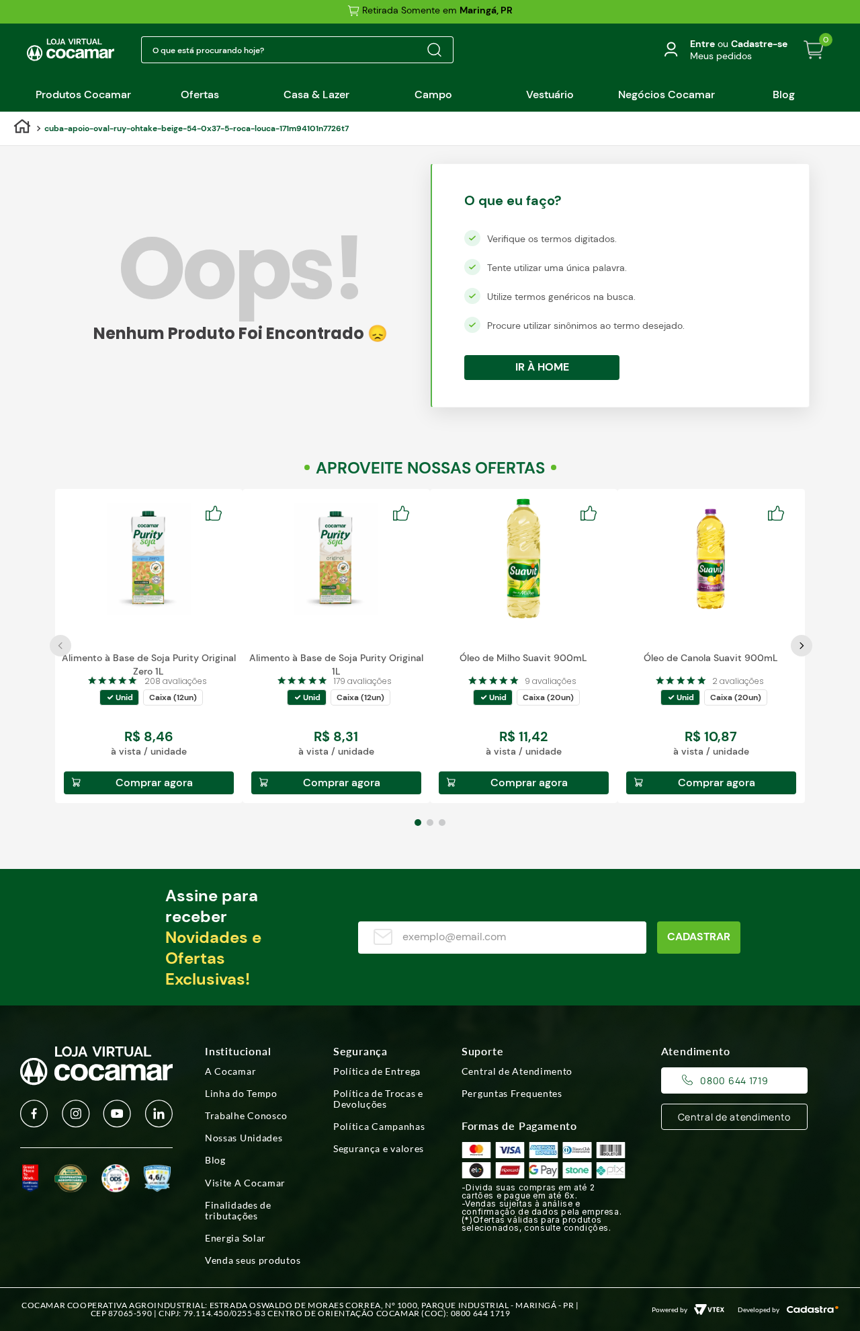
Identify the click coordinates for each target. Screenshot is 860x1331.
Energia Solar (235, 1238)
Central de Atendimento (517, 1071)
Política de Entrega (377, 1071)
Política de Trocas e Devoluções (378, 1099)
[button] (119, 697)
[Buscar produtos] (434, 50)
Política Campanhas (379, 1126)
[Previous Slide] (60, 645)
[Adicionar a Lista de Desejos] (217, 513)
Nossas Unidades (244, 1138)
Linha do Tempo (241, 1093)
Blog (215, 1160)
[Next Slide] (801, 645)
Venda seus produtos (252, 1260)
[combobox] (297, 49)
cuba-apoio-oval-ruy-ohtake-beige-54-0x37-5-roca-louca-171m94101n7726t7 (196, 128)
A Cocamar (230, 1071)
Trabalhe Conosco (246, 1115)
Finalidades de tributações (238, 1210)
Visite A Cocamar (245, 1183)
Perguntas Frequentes (512, 1093)
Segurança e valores (378, 1148)
